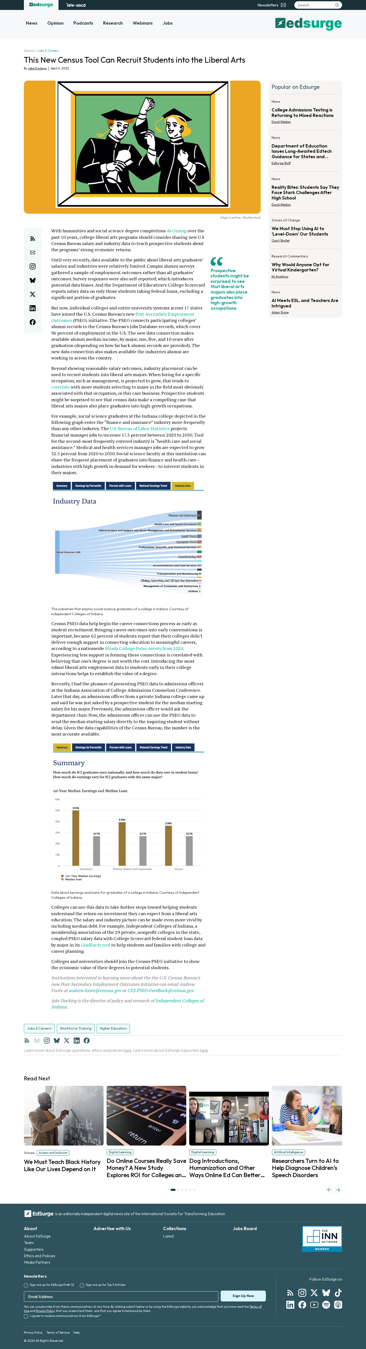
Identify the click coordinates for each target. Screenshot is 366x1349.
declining (176, 231)
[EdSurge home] (41, 5)
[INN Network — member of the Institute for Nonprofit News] (322, 1239)
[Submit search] (337, 5)
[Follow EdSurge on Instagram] (302, 1293)
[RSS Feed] (27, 1041)
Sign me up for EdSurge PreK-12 (52, 1285)
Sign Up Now (243, 1296)
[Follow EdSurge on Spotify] (326, 1305)
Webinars (143, 23)
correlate (60, 387)
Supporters (34, 1249)
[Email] (37, 1041)
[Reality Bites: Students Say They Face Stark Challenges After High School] (305, 193)
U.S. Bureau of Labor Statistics (139, 428)
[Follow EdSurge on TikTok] (338, 1293)
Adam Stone (280, 312)
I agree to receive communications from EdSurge (65, 1316)
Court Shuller (281, 240)
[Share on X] (33, 294)
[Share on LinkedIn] (33, 308)
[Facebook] (87, 1041)
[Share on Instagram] (33, 266)
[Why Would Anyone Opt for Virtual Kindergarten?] (305, 268)
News (31, 23)
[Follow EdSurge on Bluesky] (326, 1293)
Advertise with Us (112, 1228)
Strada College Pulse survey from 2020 (144, 648)
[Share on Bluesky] (33, 280)
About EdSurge (37, 1236)
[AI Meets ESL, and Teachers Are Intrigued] (305, 301)
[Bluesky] (57, 1041)
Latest (168, 1236)
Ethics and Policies (39, 1255)
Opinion (55, 23)
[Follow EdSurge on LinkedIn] (290, 1305)
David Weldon (281, 122)
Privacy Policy (45, 1311)
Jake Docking (37, 68)
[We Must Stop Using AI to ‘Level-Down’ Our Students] (305, 232)
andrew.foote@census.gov (95, 990)
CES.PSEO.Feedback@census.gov (160, 990)
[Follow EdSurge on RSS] (290, 1293)
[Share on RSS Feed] (33, 239)
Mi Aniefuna (280, 276)
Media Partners (37, 1262)
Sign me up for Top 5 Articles (105, 1285)
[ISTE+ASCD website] (76, 5)
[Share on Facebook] (33, 322)
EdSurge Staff (281, 163)
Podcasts (83, 23)
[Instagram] (47, 1041)
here (127, 1050)
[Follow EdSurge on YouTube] (314, 1305)
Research (113, 23)
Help (76, 1332)
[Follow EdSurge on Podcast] (338, 1305)
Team (29, 1242)
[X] (67, 1041)
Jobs (168, 23)
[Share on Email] (33, 252)
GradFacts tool (95, 945)
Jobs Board (245, 1228)
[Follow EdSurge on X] (314, 1293)
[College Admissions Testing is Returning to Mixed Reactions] (305, 113)
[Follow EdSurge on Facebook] (302, 1305)
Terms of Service (58, 1332)
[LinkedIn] (77, 1041)
